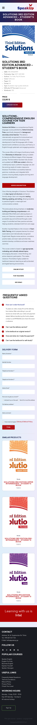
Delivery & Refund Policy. (25, 422)
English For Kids (7, 661)
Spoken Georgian (8, 668)
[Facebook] (3, 650)
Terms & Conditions (8, 680)
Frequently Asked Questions (11, 677)
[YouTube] (10, 650)
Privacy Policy (6, 684)
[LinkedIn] (14, 650)
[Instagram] (7, 650)
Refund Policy (6, 682)
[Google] (18, 650)
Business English (7, 663)
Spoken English (7, 659)
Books (18, 479)
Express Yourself (7, 666)
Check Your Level (7, 686)
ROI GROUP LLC (22, 722)
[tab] (18, 185)
